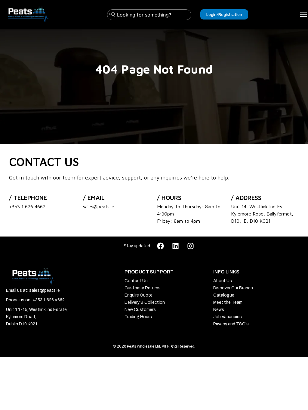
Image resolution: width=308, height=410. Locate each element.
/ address (246, 197)
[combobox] (149, 14)
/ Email (94, 197)
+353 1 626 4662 (27, 206)
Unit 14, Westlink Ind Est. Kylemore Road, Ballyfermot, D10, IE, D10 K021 (262, 214)
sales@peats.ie (98, 206)
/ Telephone (28, 197)
